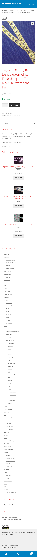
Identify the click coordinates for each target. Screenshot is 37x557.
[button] (32, 23)
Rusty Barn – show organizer (9, 517)
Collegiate (10, 357)
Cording (8, 455)
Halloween (10, 366)
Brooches (6, 283)
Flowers (8, 320)
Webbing (6, 487)
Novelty (10, 380)
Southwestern (11, 400)
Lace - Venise (9, 429)
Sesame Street (14, 375)
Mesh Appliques (10, 268)
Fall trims (8, 475)
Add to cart (14, 105)
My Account (6, 554)
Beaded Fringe (7, 271)
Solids (9, 389)
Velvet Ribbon (9, 466)
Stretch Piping (10, 441)
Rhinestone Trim (8, 449)
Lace (5, 415)
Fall (9, 360)
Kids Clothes (7, 412)
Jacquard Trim (11, 10)
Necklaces (6, 432)
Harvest (10, 369)
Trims (18, 115)
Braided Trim (7, 274)
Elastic (6, 300)
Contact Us (12, 532)
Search (18, 554)
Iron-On (8, 265)
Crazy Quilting (8, 294)
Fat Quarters (11, 363)
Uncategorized (8, 481)
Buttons (6, 285)
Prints (9, 386)
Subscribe (5, 532)
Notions (6, 435)
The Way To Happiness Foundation (11, 519)
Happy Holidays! (8, 505)
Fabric (5, 326)
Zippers (6, 489)
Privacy (11, 534)
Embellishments (8, 314)
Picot (7, 311)
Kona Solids (13, 395)
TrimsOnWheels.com (11, 3)
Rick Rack (6, 469)
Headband (8, 308)
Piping (5, 438)
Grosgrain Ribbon (10, 461)
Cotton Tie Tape (10, 458)
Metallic (10, 377)
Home (5, 10)
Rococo (8, 277)
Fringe (5, 406)
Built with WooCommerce (9, 547)
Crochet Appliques (11, 262)
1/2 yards (10, 346)
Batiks (9, 349)
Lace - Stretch (9, 426)
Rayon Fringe (7, 446)
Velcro (5, 484)
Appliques (6, 257)
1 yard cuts (11, 343)
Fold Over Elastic (10, 306)
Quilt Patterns (8, 443)
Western (10, 403)
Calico (5, 288)
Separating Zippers (11, 492)
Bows (7, 317)
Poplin (9, 337)
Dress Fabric (9, 334)
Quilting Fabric (10, 340)
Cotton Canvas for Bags (12, 331)
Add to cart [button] (18, 177)
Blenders (10, 352)
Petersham (9, 464)
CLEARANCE (7, 291)
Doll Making (7, 297)
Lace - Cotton (9, 418)
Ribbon (6, 452)
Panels (9, 383)
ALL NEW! (6, 254)
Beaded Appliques (10, 260)
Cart (28, 552)
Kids (9, 372)
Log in (18, 532)
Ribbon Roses (9, 323)
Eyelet (9, 420)
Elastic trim (9, 303)
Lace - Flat (8, 423)
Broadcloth (7, 280)
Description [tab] (5, 123)
